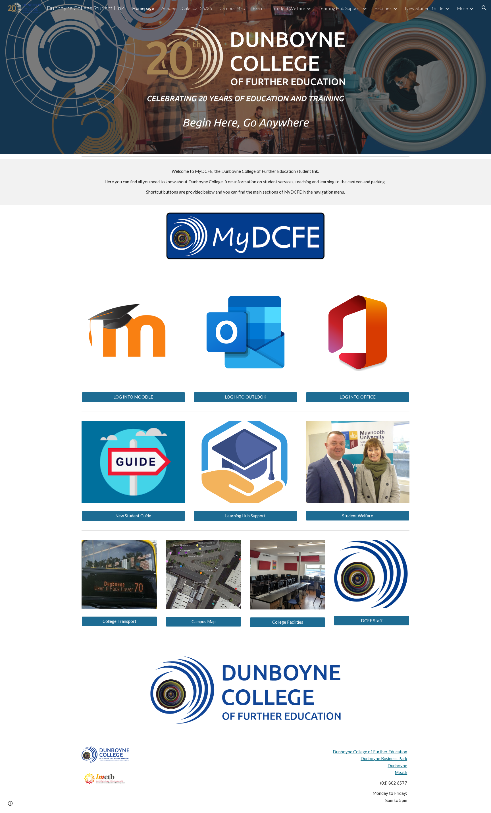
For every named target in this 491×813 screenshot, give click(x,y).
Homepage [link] (143, 8)
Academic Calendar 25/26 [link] (186, 8)
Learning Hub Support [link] (340, 8)
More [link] (462, 8)
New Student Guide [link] (424, 8)
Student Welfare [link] (289, 8)
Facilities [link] (383, 8)
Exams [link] (259, 8)
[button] (484, 8)
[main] (245, 122)
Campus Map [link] (232, 8)
